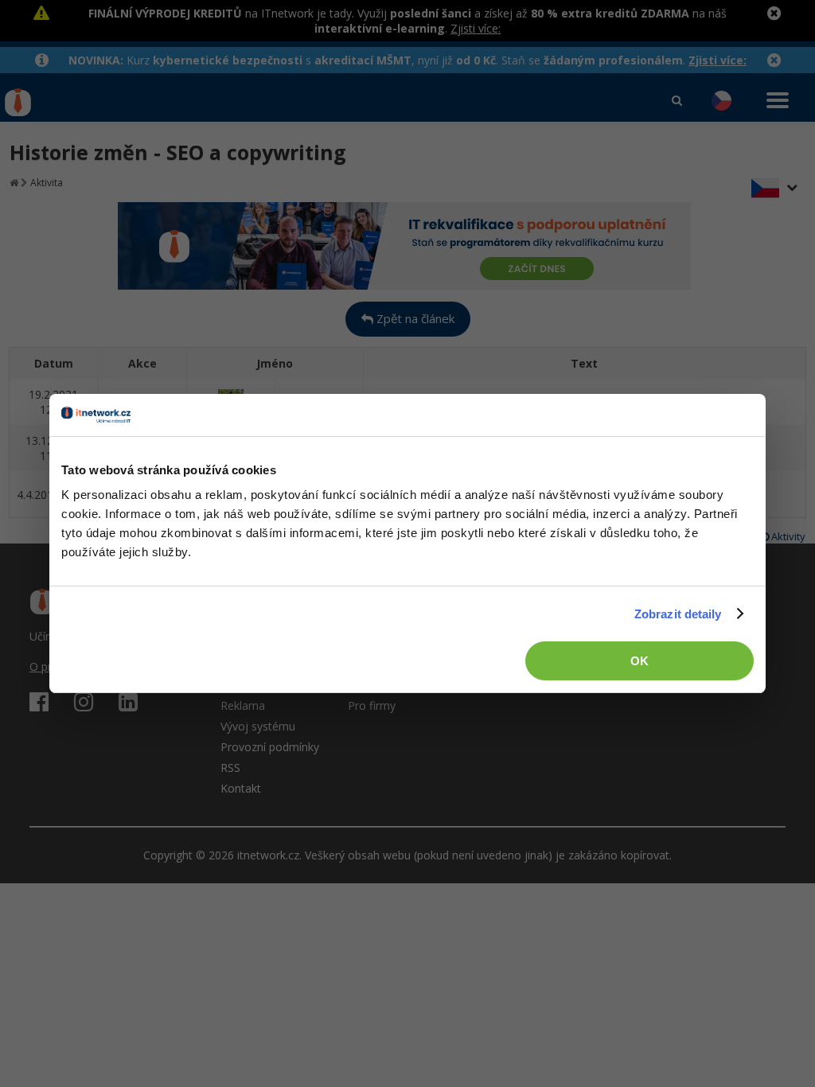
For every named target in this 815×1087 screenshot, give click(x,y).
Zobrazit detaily (678, 614)
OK (639, 661)
